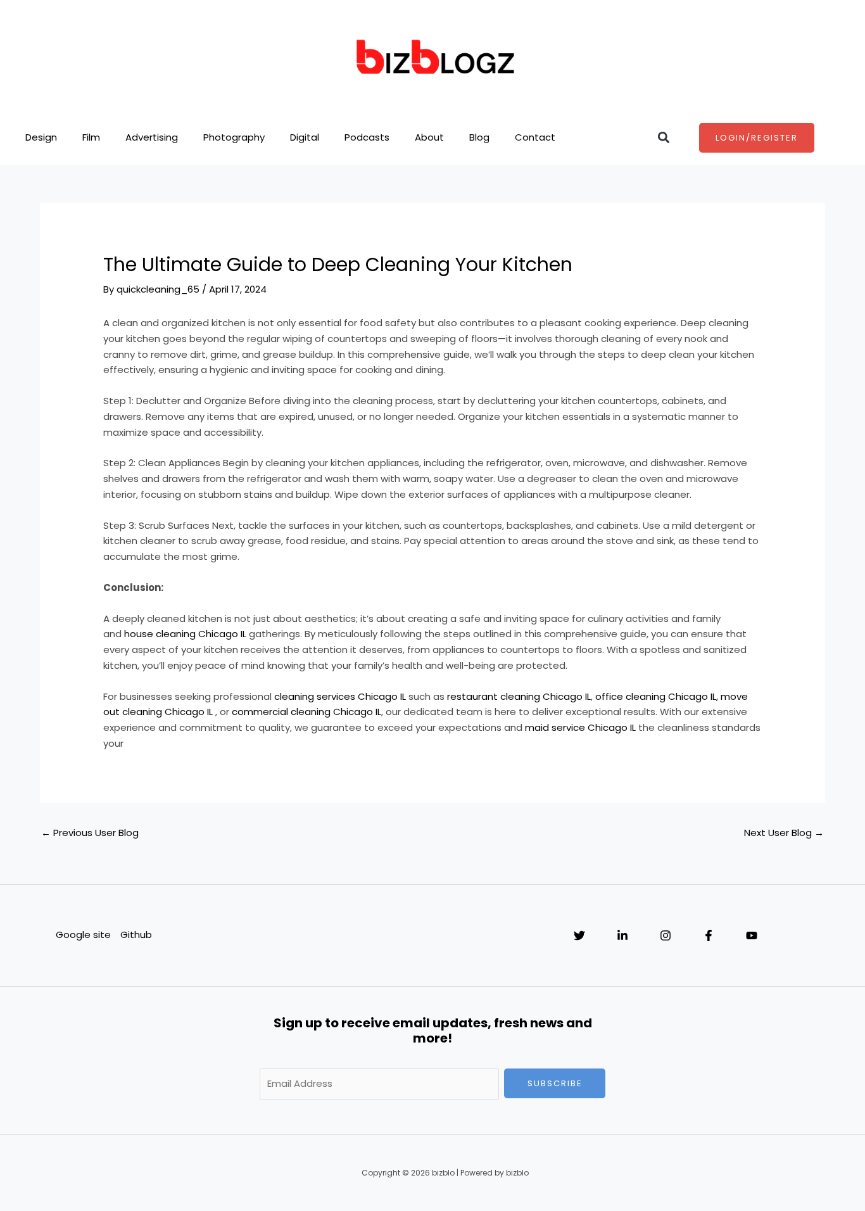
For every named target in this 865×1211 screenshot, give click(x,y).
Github (136, 934)
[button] (663, 137)
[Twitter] (579, 935)
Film (91, 137)
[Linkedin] (622, 935)
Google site (83, 934)
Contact (535, 137)
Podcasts (366, 137)
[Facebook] (708, 935)
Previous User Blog (90, 832)
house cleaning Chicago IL (185, 633)
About (429, 137)
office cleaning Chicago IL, (656, 696)
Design (41, 137)
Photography (234, 137)
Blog (479, 137)
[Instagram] (665, 935)
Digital (304, 137)
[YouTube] (751, 935)
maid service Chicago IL (580, 727)
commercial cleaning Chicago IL (306, 711)
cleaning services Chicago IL (340, 696)
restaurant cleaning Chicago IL (519, 696)
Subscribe (555, 1083)
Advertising (151, 137)
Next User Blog (784, 832)
